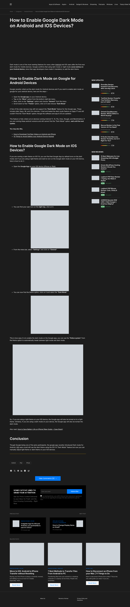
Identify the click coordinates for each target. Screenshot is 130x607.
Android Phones (28, 11)
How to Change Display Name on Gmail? (63, 526)
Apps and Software (58, 521)
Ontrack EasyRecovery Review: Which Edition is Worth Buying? (110, 113)
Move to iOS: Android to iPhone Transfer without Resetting (24, 572)
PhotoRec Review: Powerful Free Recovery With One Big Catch (109, 86)
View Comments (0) (47, 478)
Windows (60, 568)
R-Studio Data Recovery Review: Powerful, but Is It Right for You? (110, 139)
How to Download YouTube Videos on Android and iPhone (35, 134)
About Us (42, 598)
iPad (21, 463)
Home (11, 11)
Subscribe (74, 491)
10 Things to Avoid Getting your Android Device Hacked (34, 136)
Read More (16, 585)
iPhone (28, 463)
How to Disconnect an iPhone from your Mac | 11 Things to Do (102, 572)
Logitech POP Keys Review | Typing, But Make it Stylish (110, 178)
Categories (19, 11)
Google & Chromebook (59, 522)
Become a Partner (63, 598)
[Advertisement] (48, 45)
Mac (91, 568)
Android (58, 65)
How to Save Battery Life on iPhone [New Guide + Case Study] (40, 429)
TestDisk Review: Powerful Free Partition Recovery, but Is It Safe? (110, 100)
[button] (11, 4)
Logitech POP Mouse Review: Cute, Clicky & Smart (109, 190)
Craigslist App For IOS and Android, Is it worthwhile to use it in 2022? (31, 525)
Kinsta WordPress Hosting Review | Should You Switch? (110, 167)
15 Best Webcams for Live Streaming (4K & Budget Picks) (110, 158)
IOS (17, 447)
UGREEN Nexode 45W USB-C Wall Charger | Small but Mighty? (109, 202)
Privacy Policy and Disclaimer (82, 599)
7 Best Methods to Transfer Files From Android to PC (62, 572)
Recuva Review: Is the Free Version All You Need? (110, 126)
